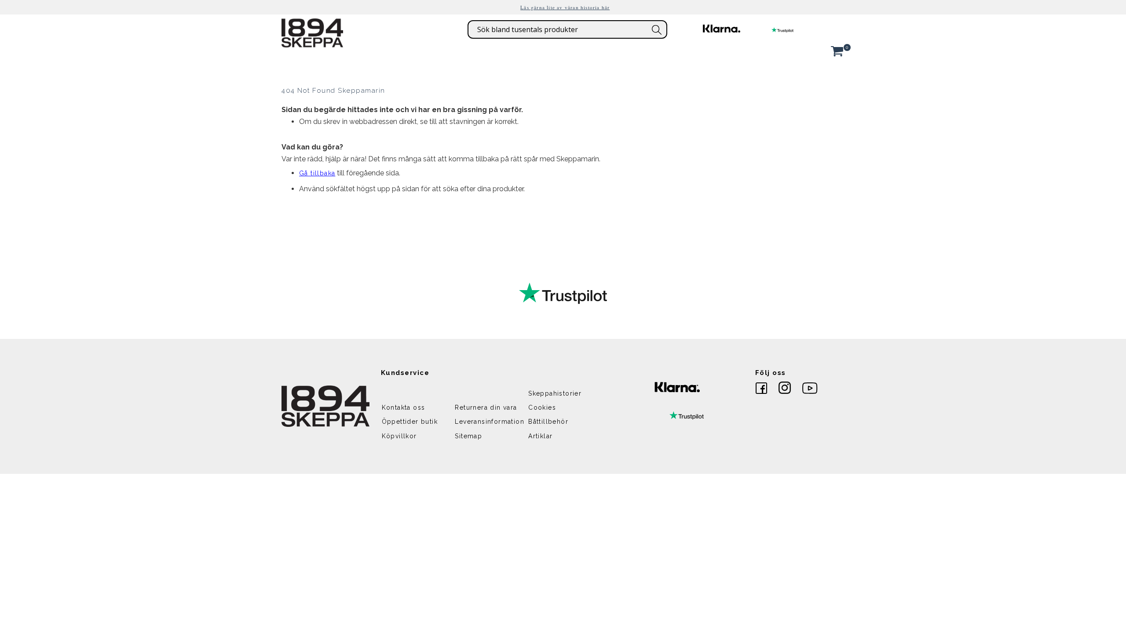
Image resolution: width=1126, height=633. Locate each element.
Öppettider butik (410, 421)
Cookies (542, 407)
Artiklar (540, 436)
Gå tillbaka (317, 173)
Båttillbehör (548, 421)
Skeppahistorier (554, 393)
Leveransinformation (489, 421)
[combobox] (567, 29)
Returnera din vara (486, 407)
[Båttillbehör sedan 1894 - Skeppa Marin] (312, 43)
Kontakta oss (403, 407)
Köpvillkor (399, 436)
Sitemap (468, 436)
